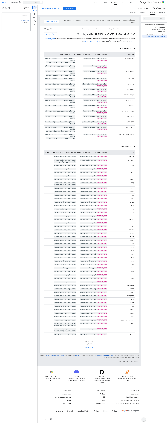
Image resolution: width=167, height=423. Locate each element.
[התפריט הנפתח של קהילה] (94, 2)
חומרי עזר (152, 12)
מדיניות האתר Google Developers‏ (54, 355)
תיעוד (115, 2)
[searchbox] (154, 18)
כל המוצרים (59, 411)
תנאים (137, 419)
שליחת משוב (50, 34)
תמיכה (69, 400)
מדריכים (162, 12)
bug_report (9, 8)
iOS (104, 397)
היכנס (4, 2)
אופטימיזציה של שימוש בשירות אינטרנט (127, 403)
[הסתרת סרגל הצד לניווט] (144, 419)
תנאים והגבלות (67, 403)
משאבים (143, 12)
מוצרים (131, 2)
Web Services (159, 8)
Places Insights (143, 8)
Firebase (96, 411)
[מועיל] (47, 29)
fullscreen (6, 8)
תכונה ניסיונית (132, 12)
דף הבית (132, 29)
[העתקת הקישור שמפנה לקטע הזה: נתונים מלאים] (119, 146)
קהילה (98, 2)
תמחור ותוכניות (67, 394)
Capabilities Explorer (132, 397)
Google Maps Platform (115, 29)
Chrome (105, 411)
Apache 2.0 (78, 355)
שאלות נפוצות (135, 394)
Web (103, 400)
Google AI (70, 411)
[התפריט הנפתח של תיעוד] (111, 2)
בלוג (105, 2)
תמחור (123, 2)
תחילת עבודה (69, 8)
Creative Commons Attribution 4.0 (104, 355)
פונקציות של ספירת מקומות (92, 41)
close (3, 8)
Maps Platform (154, 2)
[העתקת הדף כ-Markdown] (78, 34)
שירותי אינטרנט (100, 403)
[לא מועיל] (45, 29)
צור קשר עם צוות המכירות (50, 8)
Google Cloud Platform (83, 411)
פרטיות (131, 419)
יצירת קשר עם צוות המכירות (63, 397)
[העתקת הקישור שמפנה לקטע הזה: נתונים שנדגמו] (118, 48)
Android (102, 394)
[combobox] (33, 2)
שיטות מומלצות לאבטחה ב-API (130, 400)
